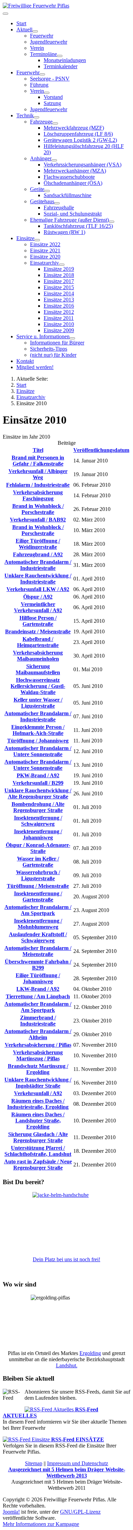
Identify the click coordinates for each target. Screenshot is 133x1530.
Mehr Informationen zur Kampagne (41, 1524)
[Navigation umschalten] (5, 14)
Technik (25, 115)
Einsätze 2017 (59, 281)
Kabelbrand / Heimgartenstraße (38, 642)
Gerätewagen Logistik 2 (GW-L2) (80, 140)
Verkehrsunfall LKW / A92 (37, 589)
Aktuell (24, 29)
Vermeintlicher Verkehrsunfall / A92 (38, 607)
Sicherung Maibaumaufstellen (38, 669)
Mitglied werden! (35, 367)
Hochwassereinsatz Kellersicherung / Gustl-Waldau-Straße (38, 686)
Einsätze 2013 (59, 300)
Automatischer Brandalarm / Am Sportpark (37, 910)
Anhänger (40, 158)
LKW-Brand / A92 (37, 989)
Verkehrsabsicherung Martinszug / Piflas (38, 1055)
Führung (39, 85)
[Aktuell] (35, 31)
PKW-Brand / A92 (38, 775)
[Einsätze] (37, 240)
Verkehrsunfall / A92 (38, 1093)
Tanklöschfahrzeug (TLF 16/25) (78, 226)
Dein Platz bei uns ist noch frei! (66, 1259)
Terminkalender (60, 66)
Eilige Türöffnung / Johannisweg (38, 978)
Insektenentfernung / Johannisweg (38, 834)
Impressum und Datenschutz (77, 1463)
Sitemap (33, 1463)
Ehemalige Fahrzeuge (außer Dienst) (69, 220)
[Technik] (36, 117)
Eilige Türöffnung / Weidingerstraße (38, 544)
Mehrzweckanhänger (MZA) (75, 171)
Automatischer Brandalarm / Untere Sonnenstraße (37, 751)
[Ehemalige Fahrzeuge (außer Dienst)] (111, 222)
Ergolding (90, 1353)
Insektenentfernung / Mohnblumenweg (38, 924)
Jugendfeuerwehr (48, 42)
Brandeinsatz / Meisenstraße (38, 631)
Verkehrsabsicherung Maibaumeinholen (38, 656)
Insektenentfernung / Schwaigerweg (38, 821)
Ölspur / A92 (38, 597)
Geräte (37, 189)
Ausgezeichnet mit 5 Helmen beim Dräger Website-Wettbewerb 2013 (66, 1472)
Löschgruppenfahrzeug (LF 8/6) (78, 134)
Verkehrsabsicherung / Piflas (38, 1045)
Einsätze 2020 (45, 257)
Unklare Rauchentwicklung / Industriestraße (37, 579)
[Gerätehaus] (57, 203)
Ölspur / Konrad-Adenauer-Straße (38, 848)
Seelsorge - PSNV (50, 79)
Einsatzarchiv (44, 263)
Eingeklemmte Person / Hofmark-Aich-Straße (37, 730)
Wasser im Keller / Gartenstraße (38, 862)
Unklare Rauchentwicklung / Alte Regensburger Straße (37, 793)
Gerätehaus (42, 201)
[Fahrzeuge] (55, 123)
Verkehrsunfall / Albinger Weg (38, 474)
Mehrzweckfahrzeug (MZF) (74, 128)
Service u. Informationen (43, 336)
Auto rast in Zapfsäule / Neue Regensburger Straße (38, 1165)
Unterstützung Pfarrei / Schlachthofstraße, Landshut (37, 1151)
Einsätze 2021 (45, 250)
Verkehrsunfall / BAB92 (38, 520)
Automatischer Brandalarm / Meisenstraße (37, 951)
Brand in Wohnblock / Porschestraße (38, 509)
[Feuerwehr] (42, 74)
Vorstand (53, 97)
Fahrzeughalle (59, 207)
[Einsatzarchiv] (61, 265)
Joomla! (11, 1512)
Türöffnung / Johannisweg (38, 741)
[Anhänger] (54, 160)
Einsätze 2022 (45, 244)
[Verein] (46, 93)
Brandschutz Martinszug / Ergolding (38, 1069)
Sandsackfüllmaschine (67, 195)
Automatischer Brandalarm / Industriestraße (37, 565)
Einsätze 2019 (59, 269)
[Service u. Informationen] (72, 338)
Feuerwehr (41, 36)
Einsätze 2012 (59, 312)
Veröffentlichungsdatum (101, 450)
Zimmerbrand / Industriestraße (38, 1021)
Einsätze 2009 (59, 330)
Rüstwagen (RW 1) (64, 232)
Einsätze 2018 (59, 275)
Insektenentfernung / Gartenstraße (38, 896)
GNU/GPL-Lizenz (80, 1512)
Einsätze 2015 (59, 287)
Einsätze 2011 (59, 318)
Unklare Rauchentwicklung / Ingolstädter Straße (37, 1083)
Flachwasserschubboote (69, 177)
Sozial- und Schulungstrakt (73, 214)
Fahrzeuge (41, 121)
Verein (37, 48)
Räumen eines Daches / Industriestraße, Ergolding (38, 1104)
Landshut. (66, 1365)
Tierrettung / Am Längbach (38, 996)
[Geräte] (47, 191)
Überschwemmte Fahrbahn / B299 (38, 965)
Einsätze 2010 (59, 324)
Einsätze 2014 (59, 293)
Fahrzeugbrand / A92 (38, 554)
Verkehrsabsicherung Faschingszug (38, 495)
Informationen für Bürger (57, 342)
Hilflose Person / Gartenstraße (38, 621)
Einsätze (25, 238)
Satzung (52, 103)
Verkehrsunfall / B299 (38, 783)
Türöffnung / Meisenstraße (38, 886)
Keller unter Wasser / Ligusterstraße (38, 703)
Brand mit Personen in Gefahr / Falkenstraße (38, 461)
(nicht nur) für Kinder (53, 355)
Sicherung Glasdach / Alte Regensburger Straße (38, 1137)
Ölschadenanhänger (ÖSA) (73, 183)
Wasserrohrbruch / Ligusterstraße (38, 875)
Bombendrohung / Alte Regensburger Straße (38, 807)
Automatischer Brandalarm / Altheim (37, 1034)
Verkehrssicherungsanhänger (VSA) (82, 164)
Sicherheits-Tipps (48, 349)
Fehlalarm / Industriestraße (38, 485)
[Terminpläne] (59, 56)
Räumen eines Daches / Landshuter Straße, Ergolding (37, 1121)
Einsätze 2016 (59, 306)
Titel (38, 450)
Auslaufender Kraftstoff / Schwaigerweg (38, 937)
